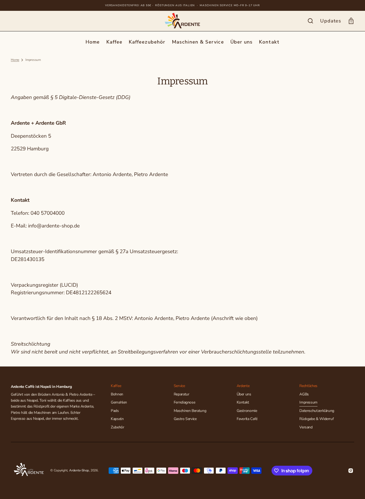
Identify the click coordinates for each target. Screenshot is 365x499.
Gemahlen (119, 402)
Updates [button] (330, 21)
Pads (115, 410)
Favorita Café (247, 418)
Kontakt (243, 402)
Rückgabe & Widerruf (316, 418)
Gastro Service (185, 418)
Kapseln (117, 418)
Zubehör (117, 427)
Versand (305, 427)
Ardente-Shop (79, 470)
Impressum (308, 402)
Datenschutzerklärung (316, 410)
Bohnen (117, 394)
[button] (310, 20)
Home (15, 60)
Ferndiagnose (184, 402)
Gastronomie (247, 410)
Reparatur (181, 394)
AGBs (304, 394)
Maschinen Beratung (190, 410)
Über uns (244, 394)
